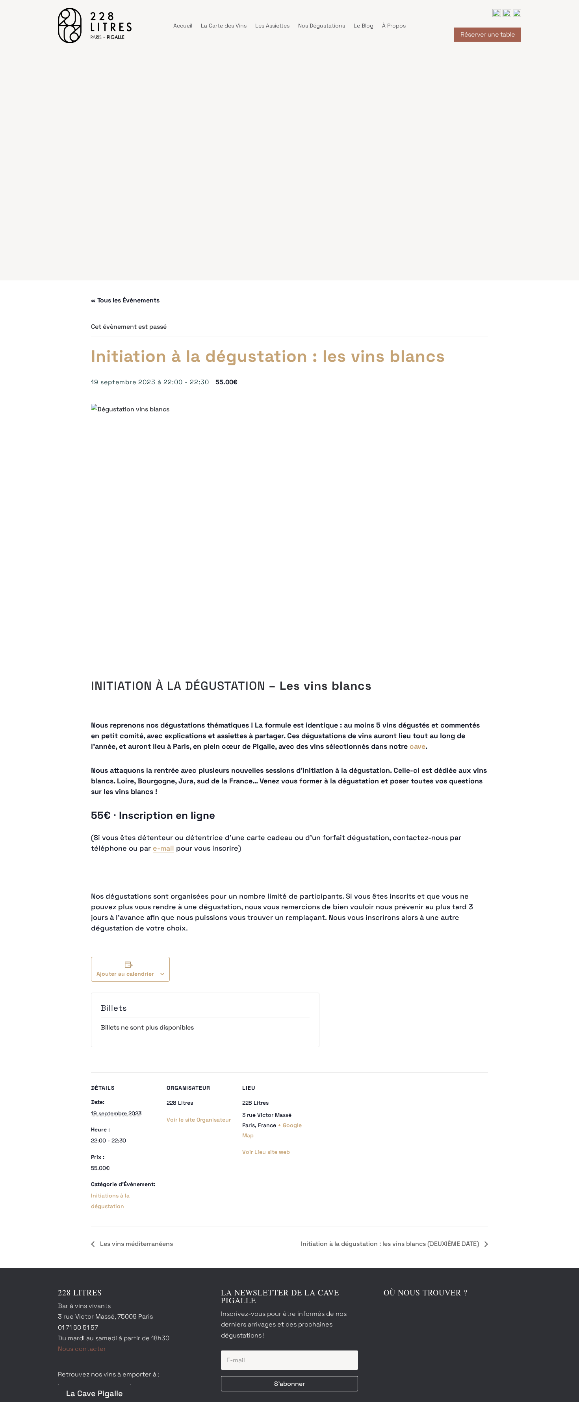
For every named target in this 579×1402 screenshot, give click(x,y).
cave (417, 746)
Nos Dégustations (321, 25)
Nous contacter (82, 1349)
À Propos (394, 25)
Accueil (182, 25)
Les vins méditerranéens (135, 1244)
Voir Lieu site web (266, 1151)
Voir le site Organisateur (199, 1119)
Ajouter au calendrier (125, 973)
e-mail (163, 848)
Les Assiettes (272, 25)
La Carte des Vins (224, 25)
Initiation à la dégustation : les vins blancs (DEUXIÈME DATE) (391, 1244)
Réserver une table (487, 34)
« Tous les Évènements (125, 300)
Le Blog (363, 25)
